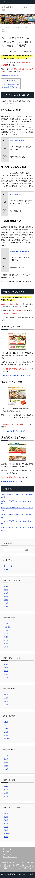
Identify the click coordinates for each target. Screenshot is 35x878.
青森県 (6, 593)
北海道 (6, 586)
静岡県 (6, 701)
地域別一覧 (7, 569)
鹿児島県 (7, 833)
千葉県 (6, 630)
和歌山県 (7, 738)
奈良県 (6, 735)
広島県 (6, 756)
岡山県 (6, 759)
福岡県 (6, 813)
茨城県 (6, 637)
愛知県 (6, 695)
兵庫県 (6, 728)
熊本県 (6, 823)
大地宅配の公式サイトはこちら (13, 481)
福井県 (6, 677)
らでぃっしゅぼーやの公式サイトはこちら (16, 375)
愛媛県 (6, 786)
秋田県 (6, 600)
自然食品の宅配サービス (10, 87)
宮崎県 (6, 830)
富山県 (6, 671)
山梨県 (6, 647)
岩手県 (6, 596)
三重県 (6, 705)
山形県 (6, 603)
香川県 (6, 793)
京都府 (6, 725)
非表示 (12, 80)
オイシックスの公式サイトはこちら (14, 431)
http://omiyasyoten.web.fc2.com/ (20, 251)
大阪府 (6, 722)
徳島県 (6, 789)
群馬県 (6, 643)
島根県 (6, 766)
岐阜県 (6, 698)
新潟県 (6, 664)
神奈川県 (7, 627)
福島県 (6, 606)
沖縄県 (6, 837)
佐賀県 (6, 817)
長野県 (6, 667)
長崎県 (6, 820)
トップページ (8, 566)
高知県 (6, 796)
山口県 (6, 769)
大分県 (6, 827)
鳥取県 (6, 762)
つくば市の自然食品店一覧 (11, 84)
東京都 (6, 623)
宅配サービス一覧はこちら (11, 75)
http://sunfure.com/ (15, 194)
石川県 (6, 674)
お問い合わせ (7, 854)
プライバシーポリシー (10, 857)
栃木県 (6, 640)
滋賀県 (6, 732)
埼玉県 (6, 633)
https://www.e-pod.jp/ (17, 140)
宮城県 (6, 590)
